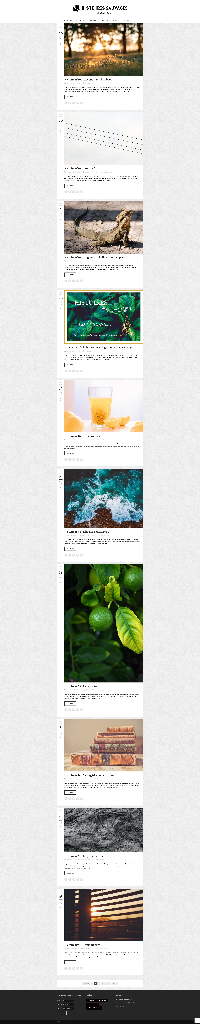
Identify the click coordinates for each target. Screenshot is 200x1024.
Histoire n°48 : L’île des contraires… (86, 531)
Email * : (59, 1008)
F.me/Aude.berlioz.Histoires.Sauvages (127, 1003)
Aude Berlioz (70, 83)
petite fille (74, 535)
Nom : (58, 1000)
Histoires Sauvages (94, 1007)
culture (69, 779)
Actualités (68, 20)
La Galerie (116, 20)
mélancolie (70, 439)
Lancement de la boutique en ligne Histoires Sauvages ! (99, 347)
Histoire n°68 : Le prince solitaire (85, 856)
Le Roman (93, 20)
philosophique (75, 172)
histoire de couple (72, 948)
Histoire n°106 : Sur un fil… (81, 168)
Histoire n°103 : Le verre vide (82, 436)
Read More (70, 96)
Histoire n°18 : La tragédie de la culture (89, 775)
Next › (115, 983)
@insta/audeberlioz (122, 1006)
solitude (69, 859)
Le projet (127, 20)
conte (68, 535)
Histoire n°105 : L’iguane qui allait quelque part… (95, 257)
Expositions (102, 1000)
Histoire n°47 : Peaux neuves (82, 944)
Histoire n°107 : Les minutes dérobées (88, 79)
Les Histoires (80, 20)
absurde (69, 261)
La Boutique (104, 20)
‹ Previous (86, 983)
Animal (69, 172)
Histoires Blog (89, 83)
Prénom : (59, 1004)
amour (68, 690)
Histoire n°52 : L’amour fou (81, 686)
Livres (73, 779)
